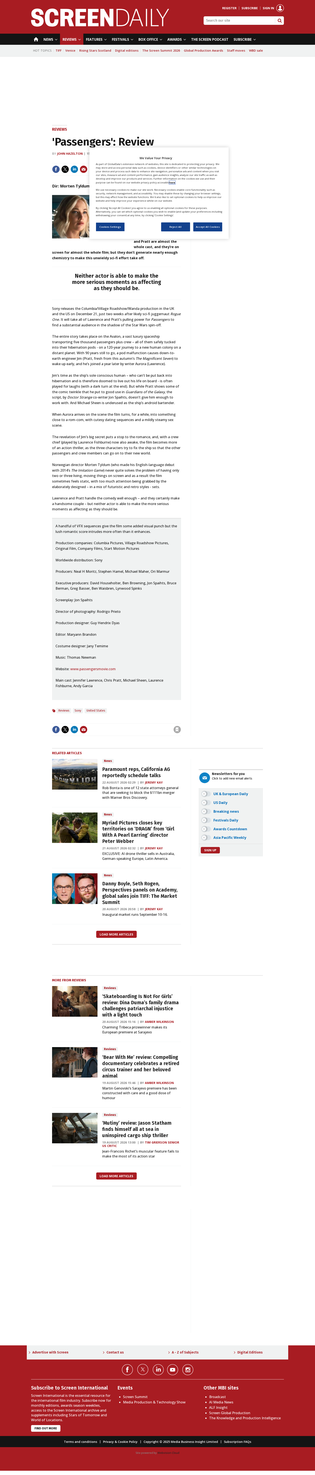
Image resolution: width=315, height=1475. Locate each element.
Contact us (115, 1352)
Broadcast (217, 1396)
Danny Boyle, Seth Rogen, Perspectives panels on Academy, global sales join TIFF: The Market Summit (139, 893)
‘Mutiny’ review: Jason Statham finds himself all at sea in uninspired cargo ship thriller (136, 1129)
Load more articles (116, 934)
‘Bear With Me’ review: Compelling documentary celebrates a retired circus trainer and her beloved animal (140, 1066)
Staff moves (236, 50)
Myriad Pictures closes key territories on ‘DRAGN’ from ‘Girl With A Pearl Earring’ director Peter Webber (138, 832)
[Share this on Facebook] (56, 169)
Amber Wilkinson (159, 1022)
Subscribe (250, 8)
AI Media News (221, 1402)
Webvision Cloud (168, 1453)
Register (229, 8)
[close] (180, 721)
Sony (78, 710)
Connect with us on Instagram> (187, 1369)
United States (95, 710)
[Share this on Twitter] (65, 169)
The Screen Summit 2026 (161, 50)
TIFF (59, 50)
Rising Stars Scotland (95, 50)
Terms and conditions (80, 1442)
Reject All (176, 227)
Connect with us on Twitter (142, 1369)
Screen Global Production (229, 1413)
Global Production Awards (203, 50)
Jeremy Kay (154, 782)
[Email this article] (83, 169)
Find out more (45, 1428)
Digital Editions (250, 1352)
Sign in (268, 8)
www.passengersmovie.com (93, 669)
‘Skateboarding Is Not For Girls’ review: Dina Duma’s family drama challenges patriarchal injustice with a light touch (140, 1006)
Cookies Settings (110, 227)
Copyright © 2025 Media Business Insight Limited (181, 1442)
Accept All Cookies (208, 227)
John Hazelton (70, 153)
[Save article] (177, 729)
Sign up (210, 850)
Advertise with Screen (50, 1352)
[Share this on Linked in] (74, 169)
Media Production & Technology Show (154, 1402)
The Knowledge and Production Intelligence (245, 1418)
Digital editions (126, 50)
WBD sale (256, 50)
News (108, 761)
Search (279, 20)
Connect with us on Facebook (127, 1369)
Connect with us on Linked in (158, 1369)
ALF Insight (218, 1407)
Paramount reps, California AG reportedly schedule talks (136, 772)
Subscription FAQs (237, 1442)
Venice (70, 50)
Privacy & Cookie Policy (120, 1442)
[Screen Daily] (100, 25)
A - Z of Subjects (185, 1352)
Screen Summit (135, 1396)
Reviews (59, 129)
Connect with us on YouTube (172, 1369)
